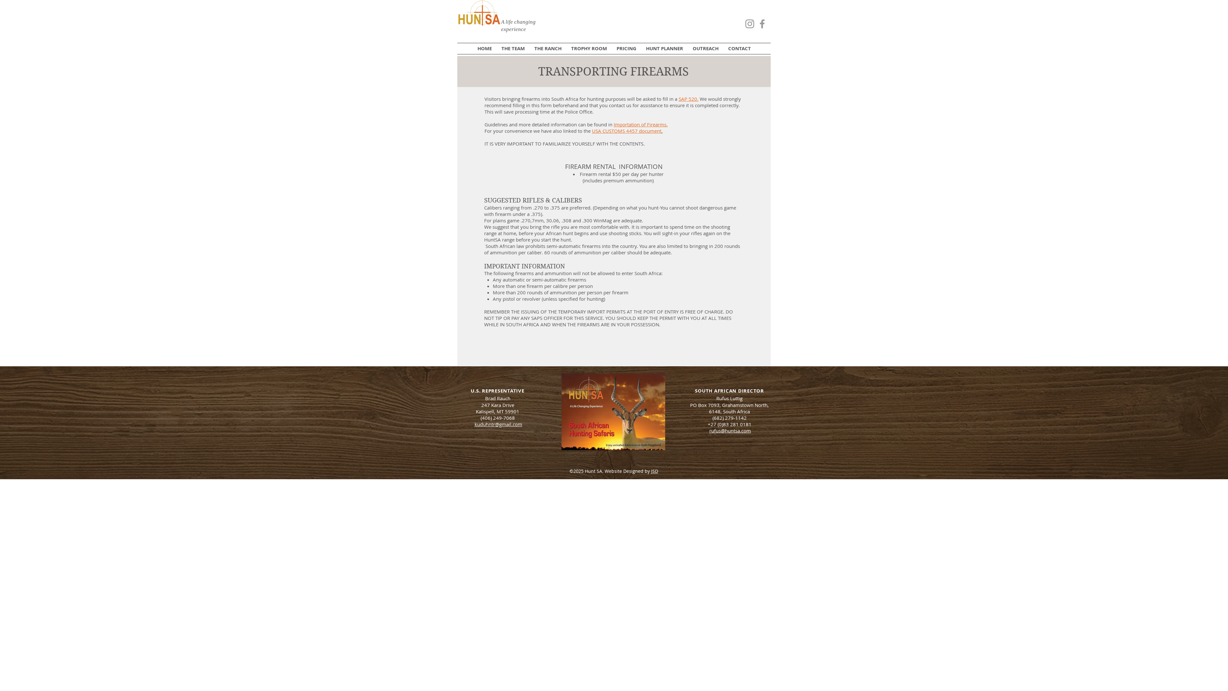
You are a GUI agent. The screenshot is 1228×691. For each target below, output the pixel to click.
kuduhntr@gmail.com (498, 424)
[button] (664, 48)
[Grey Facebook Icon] (762, 24)
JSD (654, 471)
